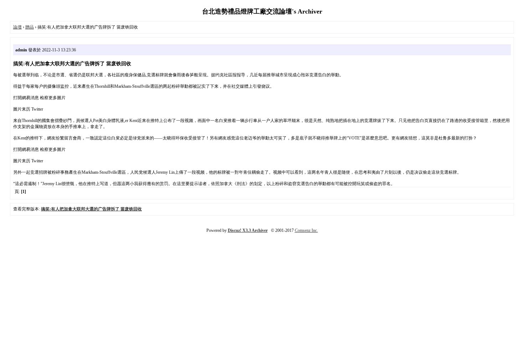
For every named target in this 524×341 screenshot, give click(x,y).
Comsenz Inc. (306, 230)
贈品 (29, 27)
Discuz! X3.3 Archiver (248, 230)
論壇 (17, 27)
